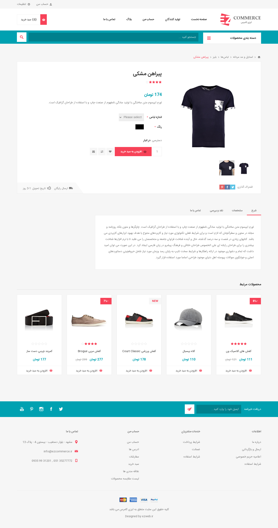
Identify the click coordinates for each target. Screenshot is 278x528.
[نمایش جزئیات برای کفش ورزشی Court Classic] (139, 317)
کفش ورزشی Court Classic (139, 351)
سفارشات (134, 456)
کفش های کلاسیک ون (238, 351)
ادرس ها (134, 449)
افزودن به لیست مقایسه (102, 151)
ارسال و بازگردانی (251, 449)
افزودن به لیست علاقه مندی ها (110, 151)
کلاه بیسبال (189, 351)
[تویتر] (61, 409)
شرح (254, 210)
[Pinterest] (31, 409)
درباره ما (256, 442)
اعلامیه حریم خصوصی (248, 456)
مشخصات (237, 210)
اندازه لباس (155, 117)
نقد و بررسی (216, 210)
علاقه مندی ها (131, 471)
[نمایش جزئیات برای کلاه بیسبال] (188, 317)
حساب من (42, 4)
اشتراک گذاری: (245, 187)
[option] (244, 167)
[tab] (254, 210)
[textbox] (113, 37)
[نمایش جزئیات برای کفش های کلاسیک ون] (238, 317)
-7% (105, 301)
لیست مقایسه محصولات (125, 478)
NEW (155, 301)
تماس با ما (195, 210)
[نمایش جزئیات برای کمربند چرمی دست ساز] (39, 317)
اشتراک (189, 409)
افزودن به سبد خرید (131, 151)
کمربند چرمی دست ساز (39, 351)
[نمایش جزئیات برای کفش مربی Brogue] (89, 317)
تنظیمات (21, 4)
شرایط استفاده (253, 464)
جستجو (21, 37)
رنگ (159, 127)
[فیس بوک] (51, 409)
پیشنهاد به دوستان (93, 151)
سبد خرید (133, 464)
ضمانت (196, 449)
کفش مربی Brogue (89, 351)
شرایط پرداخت (191, 442)
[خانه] (259, 57)
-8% (255, 301)
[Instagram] (41, 409)
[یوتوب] (22, 409)
